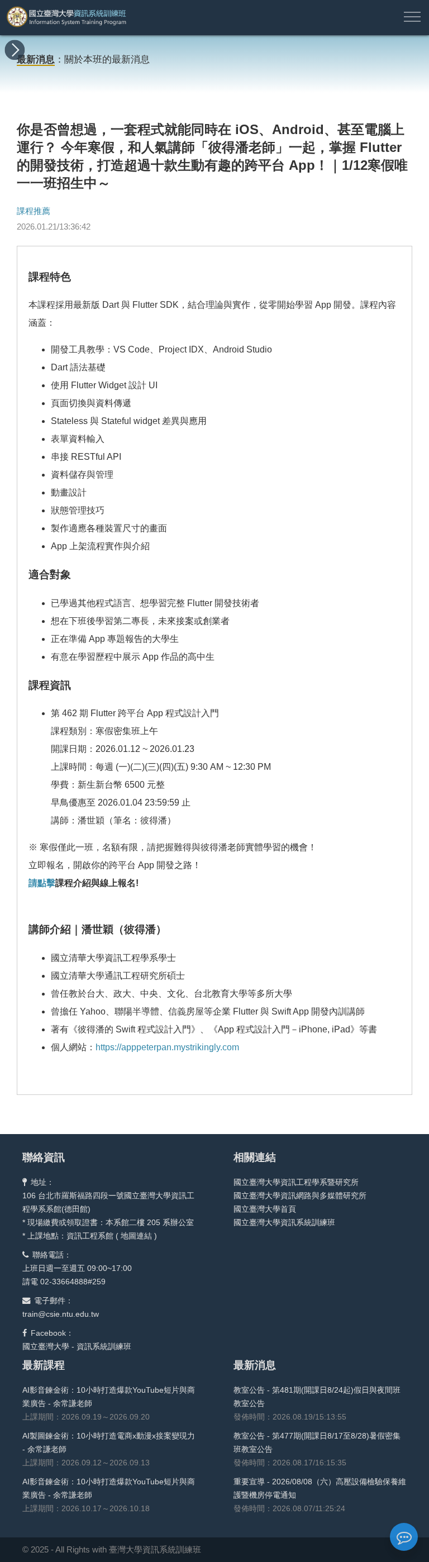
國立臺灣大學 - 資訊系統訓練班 (76, 1346)
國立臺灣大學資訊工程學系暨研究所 (296, 1182)
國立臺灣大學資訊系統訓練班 (284, 1222)
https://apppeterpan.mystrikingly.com (167, 1047)
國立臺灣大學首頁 (264, 1208)
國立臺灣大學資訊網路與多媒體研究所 (299, 1195)
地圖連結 (136, 1235)
